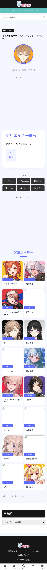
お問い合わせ (23, 555)
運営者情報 (12, 551)
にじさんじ (9, 30)
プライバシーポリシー (34, 551)
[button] (44, 17)
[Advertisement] (23, 102)
